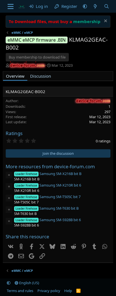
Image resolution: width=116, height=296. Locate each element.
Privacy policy (48, 290)
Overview (15, 76)
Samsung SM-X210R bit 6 (48, 185)
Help (68, 290)
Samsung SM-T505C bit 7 (47, 196)
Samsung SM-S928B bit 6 (48, 219)
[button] (85, 6)
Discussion (40, 76)
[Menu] (10, 6)
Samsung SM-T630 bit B (46, 208)
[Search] (106, 6)
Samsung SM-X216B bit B (48, 173)
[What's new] (95, 6)
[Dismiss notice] (104, 21)
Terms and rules (20, 290)
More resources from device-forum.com (50, 166)
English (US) (28, 282)
